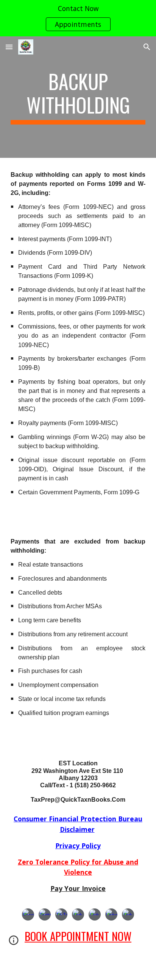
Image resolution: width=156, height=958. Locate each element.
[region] (78, 18)
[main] (78, 97)
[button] (9, 46)
